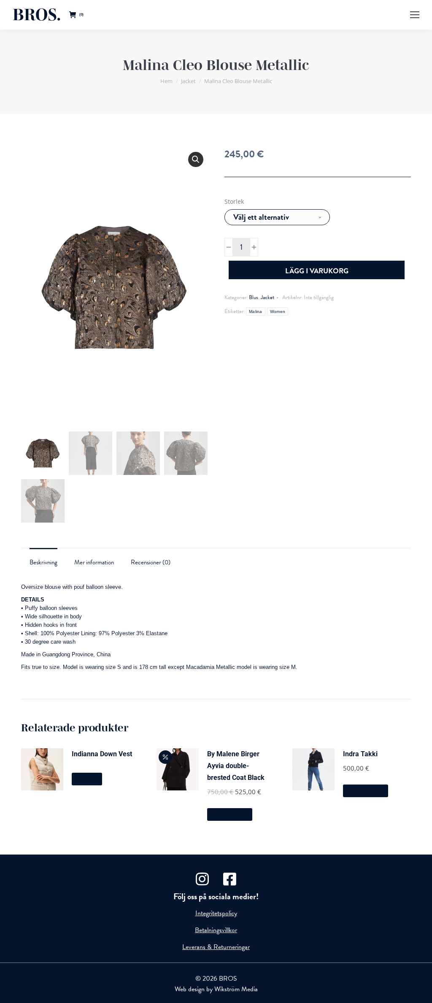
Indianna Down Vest (102, 754)
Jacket (267, 297)
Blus (253, 297)
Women (278, 311)
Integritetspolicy (216, 913)
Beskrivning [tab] (43, 562)
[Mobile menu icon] (415, 14)
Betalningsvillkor (216, 930)
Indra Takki (360, 754)
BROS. (37, 15)
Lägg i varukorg (316, 271)
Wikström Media (236, 989)
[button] (195, 159)
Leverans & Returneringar (216, 947)
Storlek (234, 201)
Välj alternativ (229, 815)
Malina (255, 311)
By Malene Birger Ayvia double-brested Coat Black (236, 766)
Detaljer (87, 779)
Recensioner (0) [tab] (150, 562)
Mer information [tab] (94, 562)
